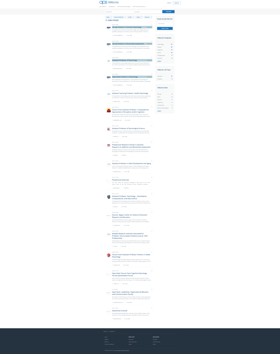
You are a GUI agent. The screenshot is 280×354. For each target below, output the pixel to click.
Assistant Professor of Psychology (124, 60)
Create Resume (156, 342)
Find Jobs (168, 11)
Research (147, 17)
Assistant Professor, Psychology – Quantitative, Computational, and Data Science (129, 197)
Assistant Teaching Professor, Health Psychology (130, 93)
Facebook (111, 331)
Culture (138, 17)
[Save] (150, 25)
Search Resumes (133, 342)
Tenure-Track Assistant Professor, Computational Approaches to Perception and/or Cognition (130, 111)
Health (130, 17)
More (159, 61)
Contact (106, 339)
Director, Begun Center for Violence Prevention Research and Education (129, 216)
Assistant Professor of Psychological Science (128, 128)
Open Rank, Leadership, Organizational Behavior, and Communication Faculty (130, 293)
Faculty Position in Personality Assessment (128, 44)
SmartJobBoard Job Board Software (122, 350)
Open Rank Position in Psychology (125, 77)
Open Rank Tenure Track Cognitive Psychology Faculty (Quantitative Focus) (129, 274)
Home (105, 337)
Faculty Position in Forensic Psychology (126, 27)
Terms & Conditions (109, 344)
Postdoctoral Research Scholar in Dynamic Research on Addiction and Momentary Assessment (131, 146)
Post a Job (131, 339)
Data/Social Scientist (119, 311)
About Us (106, 342)
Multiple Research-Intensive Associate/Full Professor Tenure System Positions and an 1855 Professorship (130, 235)
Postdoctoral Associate (120, 180)
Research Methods (118, 17)
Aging (108, 17)
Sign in (169, 3)
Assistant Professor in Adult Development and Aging (131, 163)
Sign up (177, 3)
